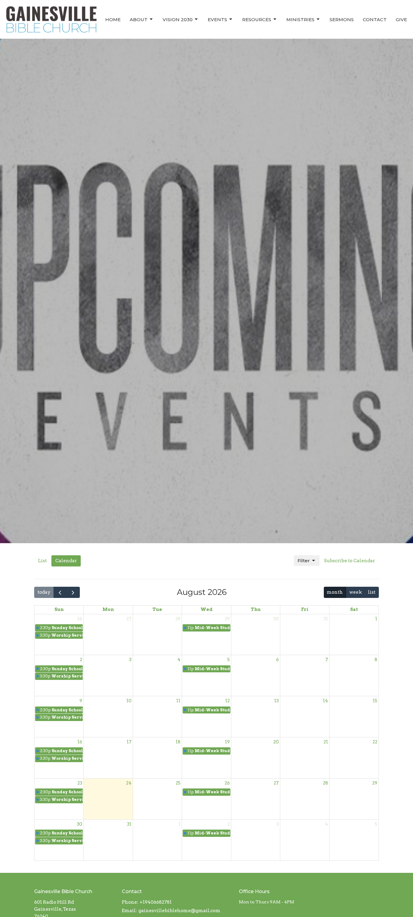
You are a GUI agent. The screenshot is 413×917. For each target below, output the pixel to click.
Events (217, 19)
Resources (256, 19)
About (139, 19)
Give (401, 19)
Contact (375, 19)
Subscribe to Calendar (349, 560)
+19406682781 (156, 902)
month (335, 592)
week (355, 592)
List (42, 560)
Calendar (66, 560)
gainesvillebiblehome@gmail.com (179, 910)
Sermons (342, 19)
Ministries (300, 19)
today (43, 592)
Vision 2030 (178, 19)
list (372, 592)
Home (113, 19)
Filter (304, 560)
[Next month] (73, 592)
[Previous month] (60, 592)
